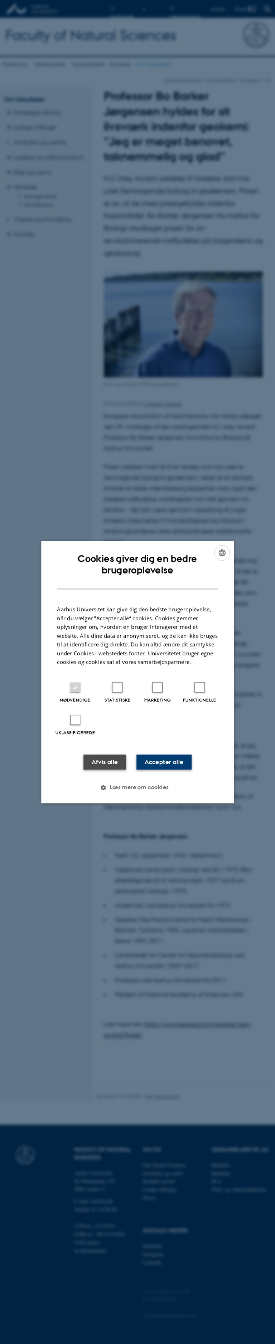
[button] (137, 787)
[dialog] (137, 672)
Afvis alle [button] (105, 762)
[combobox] (222, 552)
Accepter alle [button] (164, 762)
